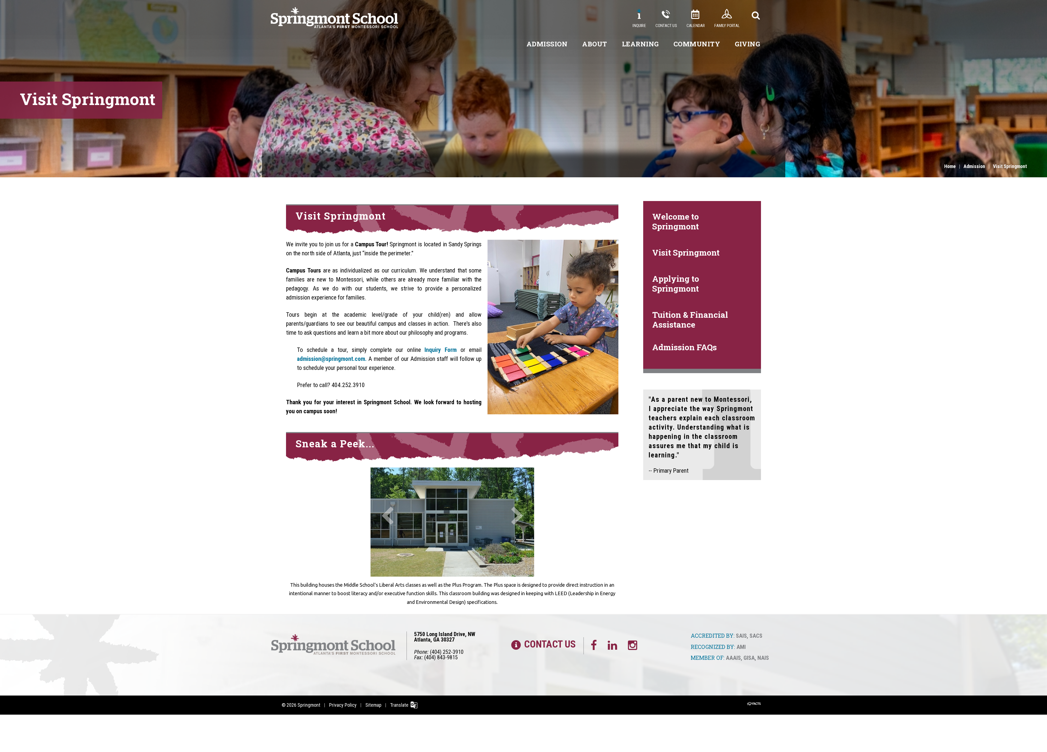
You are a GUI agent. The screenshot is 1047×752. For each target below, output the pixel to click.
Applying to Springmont (675, 283)
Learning (640, 44)
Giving (747, 44)
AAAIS (733, 658)
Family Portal (727, 25)
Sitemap (373, 705)
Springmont (308, 705)
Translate (399, 705)
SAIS (741, 636)
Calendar (696, 25)
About (594, 44)
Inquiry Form (441, 349)
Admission (547, 44)
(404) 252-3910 (447, 652)
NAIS (763, 658)
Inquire (639, 25)
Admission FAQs (684, 347)
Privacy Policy (343, 705)
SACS (756, 636)
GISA (749, 658)
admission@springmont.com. (332, 358)
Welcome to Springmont (675, 221)
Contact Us (666, 25)
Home (950, 166)
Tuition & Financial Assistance (690, 319)
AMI (741, 647)
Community (696, 44)
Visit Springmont (1010, 166)
